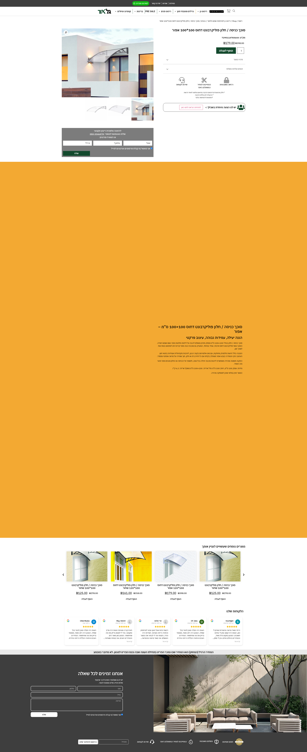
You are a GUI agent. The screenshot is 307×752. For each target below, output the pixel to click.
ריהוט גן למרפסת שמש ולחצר (218, 21)
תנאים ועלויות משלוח (234, 69)
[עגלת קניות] (229, 11)
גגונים (203, 21)
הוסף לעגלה (226, 51)
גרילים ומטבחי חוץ (185, 11)
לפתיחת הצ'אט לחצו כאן (191, 107)
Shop (234, 21)
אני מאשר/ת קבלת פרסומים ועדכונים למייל (130, 148)
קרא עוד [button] (129, 641)
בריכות (140, 11)
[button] (66, 32)
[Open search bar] (234, 11)
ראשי (240, 21)
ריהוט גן (203, 11)
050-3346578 (97, 134)
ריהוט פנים (166, 11)
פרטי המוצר (238, 59)
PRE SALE (150, 11)
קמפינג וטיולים (124, 11)
